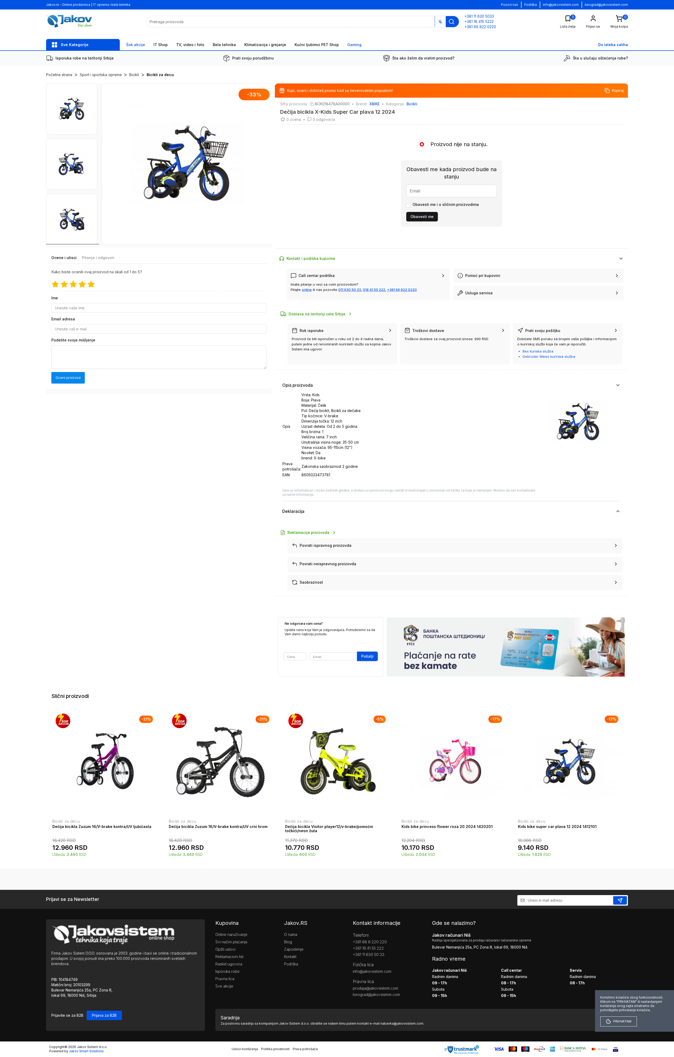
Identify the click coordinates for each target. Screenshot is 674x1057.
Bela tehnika (224, 44)
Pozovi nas (509, 5)
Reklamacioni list (229, 956)
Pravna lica (224, 978)
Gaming (354, 44)
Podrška (530, 5)
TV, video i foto (190, 44)
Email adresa (63, 319)
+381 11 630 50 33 (368, 954)
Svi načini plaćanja (231, 942)
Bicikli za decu (160, 74)
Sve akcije (224, 986)
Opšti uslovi (225, 949)
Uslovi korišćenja (245, 1049)
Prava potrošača (305, 1049)
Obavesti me (422, 216)
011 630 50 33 (349, 289)
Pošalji (367, 656)
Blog (288, 942)
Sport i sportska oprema (101, 74)
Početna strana (59, 74)
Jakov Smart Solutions (86, 1051)
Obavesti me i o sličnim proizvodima (446, 204)
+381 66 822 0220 (402, 289)
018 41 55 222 (374, 289)
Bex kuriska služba (538, 351)
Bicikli (134, 74)
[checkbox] (408, 206)
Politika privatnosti (275, 1049)
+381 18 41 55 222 (368, 948)
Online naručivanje (231, 934)
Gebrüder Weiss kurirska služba (549, 356)
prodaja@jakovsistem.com (375, 988)
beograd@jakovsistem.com (606, 5)
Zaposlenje (294, 949)
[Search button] (451, 21)
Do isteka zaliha (613, 44)
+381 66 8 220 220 (370, 942)
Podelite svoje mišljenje (73, 340)
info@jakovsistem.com (561, 5)
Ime (54, 298)
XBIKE (374, 104)
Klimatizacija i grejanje (265, 44)
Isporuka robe (227, 971)
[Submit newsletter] (620, 900)
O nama (290, 934)
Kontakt (290, 956)
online (307, 289)
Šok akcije (135, 44)
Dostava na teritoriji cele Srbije (317, 314)
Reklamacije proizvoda (308, 532)
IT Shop (160, 44)
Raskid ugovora (228, 964)
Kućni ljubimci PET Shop (317, 44)
